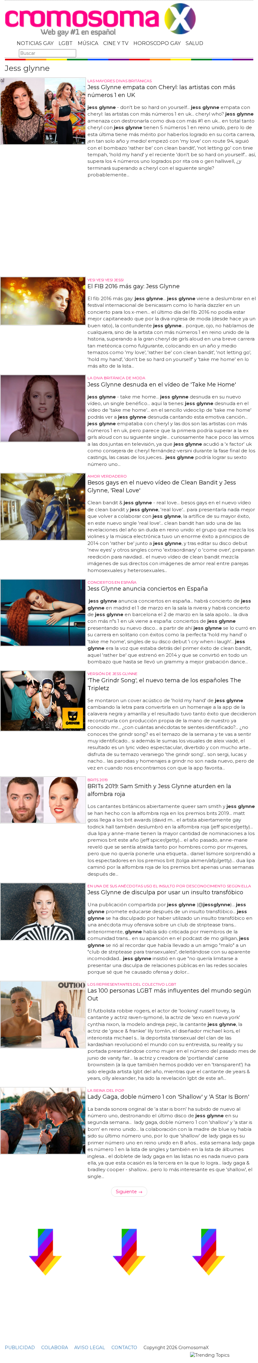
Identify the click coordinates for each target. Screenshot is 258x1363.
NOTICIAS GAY (35, 43)
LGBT (66, 43)
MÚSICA (88, 43)
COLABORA (54, 1347)
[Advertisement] (129, 228)
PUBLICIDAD (20, 1347)
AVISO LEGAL (89, 1347)
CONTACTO (124, 1347)
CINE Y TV (115, 43)
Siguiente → (129, 1191)
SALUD (194, 43)
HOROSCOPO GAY (157, 43)
